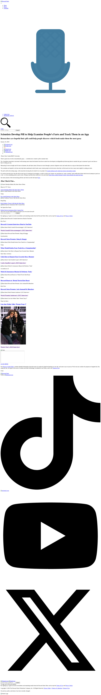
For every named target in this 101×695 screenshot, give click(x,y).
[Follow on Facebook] (5, 490)
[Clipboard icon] (8, 152)
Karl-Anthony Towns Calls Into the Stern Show (12, 203)
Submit (17, 213)
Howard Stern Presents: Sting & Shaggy (14, 239)
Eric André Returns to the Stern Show (10, 196)
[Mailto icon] (7, 150)
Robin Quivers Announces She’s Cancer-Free (12, 210)
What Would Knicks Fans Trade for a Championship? (18, 248)
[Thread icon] (7, 149)
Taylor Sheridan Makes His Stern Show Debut (12, 189)
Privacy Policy (69, 216)
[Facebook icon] (8, 144)
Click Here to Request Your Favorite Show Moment (17, 257)
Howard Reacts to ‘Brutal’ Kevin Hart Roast (15, 280)
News (5, 6)
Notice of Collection (57, 688)
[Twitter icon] (7, 146)
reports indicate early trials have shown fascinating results (61, 171)
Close (2, 128)
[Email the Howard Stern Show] (12, 681)
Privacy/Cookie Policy (8, 366)
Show (5, 5)
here (39, 177)
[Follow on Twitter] (50, 679)
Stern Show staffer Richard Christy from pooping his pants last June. (66, 175)
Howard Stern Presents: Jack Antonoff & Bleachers (17, 289)
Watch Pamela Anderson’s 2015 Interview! (14, 295)
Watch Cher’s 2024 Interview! (10, 347)
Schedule (6, 8)
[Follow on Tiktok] (50, 489)
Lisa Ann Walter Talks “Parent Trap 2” (13, 304)
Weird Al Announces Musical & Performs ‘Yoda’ (16, 271)
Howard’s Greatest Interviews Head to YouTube (16, 224)
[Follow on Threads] (5, 681)
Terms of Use (59, 216)
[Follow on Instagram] (8, 375)
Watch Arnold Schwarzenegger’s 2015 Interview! (16, 230)
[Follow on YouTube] (50, 579)
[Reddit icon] (4, 147)
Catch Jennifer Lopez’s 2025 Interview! (13, 263)
